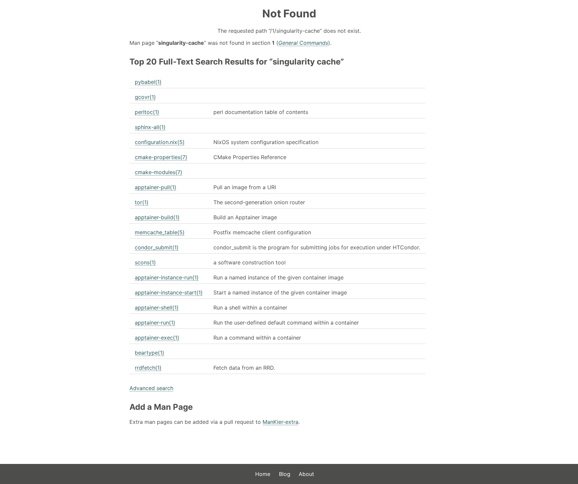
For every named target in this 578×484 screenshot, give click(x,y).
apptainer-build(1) (157, 217)
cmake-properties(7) (161, 157)
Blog (284, 474)
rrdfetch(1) (148, 367)
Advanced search (151, 388)
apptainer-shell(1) (157, 307)
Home (262, 474)
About (306, 474)
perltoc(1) (147, 112)
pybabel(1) (148, 82)
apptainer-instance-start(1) (169, 292)
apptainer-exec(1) (157, 337)
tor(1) (142, 202)
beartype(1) (149, 352)
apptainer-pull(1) (155, 187)
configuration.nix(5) (160, 142)
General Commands (303, 42)
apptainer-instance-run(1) (167, 277)
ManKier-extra (280, 421)
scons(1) (145, 262)
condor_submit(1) (157, 247)
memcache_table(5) (160, 232)
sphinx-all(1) (150, 127)
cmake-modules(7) (158, 172)
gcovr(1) (145, 97)
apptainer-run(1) (155, 322)
